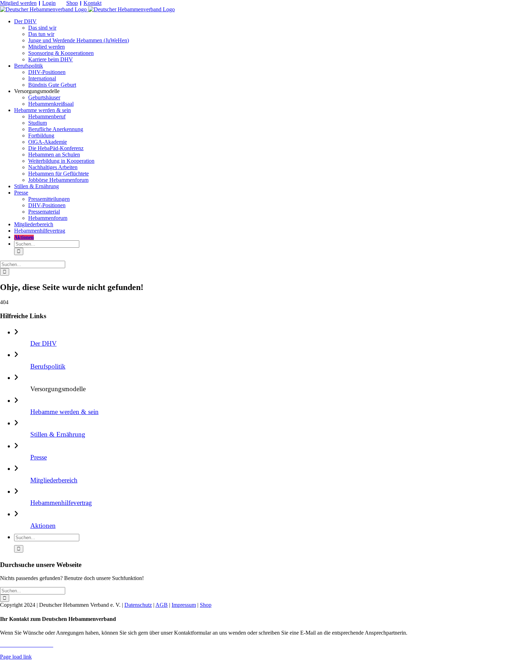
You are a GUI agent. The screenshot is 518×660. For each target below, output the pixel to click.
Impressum (184, 605)
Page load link (16, 657)
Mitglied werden (18, 3)
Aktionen (43, 525)
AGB (161, 605)
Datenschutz (138, 605)
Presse (38, 457)
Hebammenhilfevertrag (61, 502)
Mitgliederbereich (54, 480)
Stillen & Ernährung (57, 434)
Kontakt (92, 3)
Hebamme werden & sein (64, 411)
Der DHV (43, 343)
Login (49, 3)
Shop (72, 3)
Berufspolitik (48, 366)
